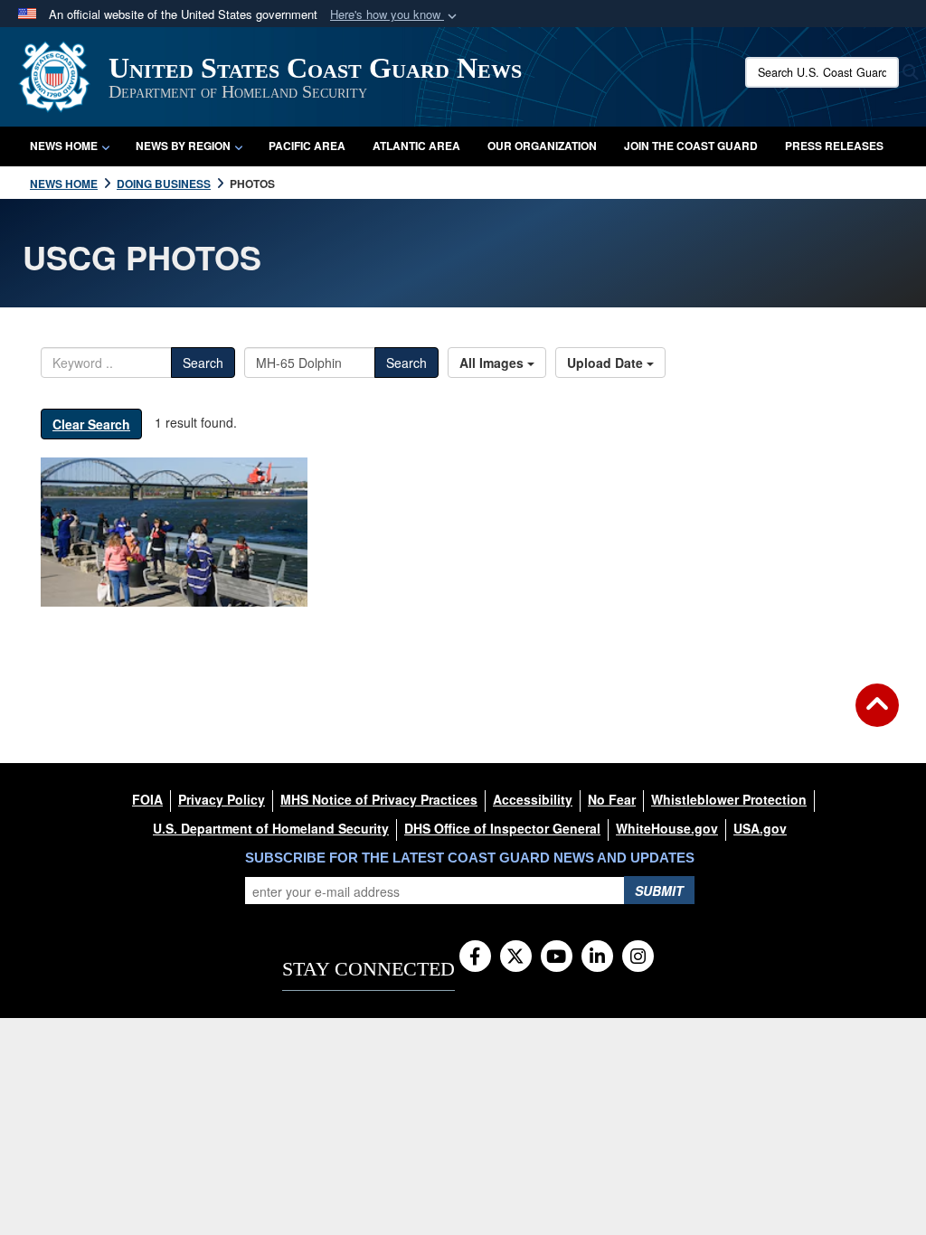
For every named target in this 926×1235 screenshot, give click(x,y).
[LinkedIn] (597, 957)
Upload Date (607, 363)
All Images (493, 363)
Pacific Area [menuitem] (307, 145)
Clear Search (91, 424)
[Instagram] (638, 957)
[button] (395, 14)
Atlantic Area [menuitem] (416, 145)
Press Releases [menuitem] (834, 145)
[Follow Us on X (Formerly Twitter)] (516, 957)
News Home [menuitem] (64, 145)
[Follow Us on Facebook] (475, 957)
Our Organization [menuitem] (542, 145)
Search (203, 363)
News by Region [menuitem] (183, 145)
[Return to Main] (877, 716)
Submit (659, 890)
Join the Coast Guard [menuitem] (691, 145)
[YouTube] (556, 957)
